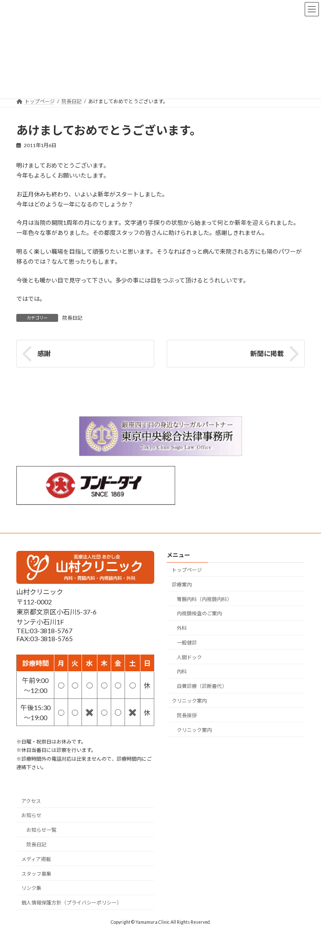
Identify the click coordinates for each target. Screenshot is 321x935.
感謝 (44, 353)
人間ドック (189, 657)
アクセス (31, 801)
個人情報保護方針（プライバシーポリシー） (71, 902)
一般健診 (187, 642)
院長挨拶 (187, 715)
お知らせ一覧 (41, 830)
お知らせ (31, 816)
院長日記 (72, 318)
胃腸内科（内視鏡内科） (204, 599)
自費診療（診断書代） (202, 686)
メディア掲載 (36, 859)
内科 (182, 672)
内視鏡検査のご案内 (199, 614)
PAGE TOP (305, 898)
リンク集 (31, 888)
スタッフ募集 (36, 874)
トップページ (187, 570)
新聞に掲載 (267, 353)
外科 (182, 628)
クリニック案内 (189, 701)
